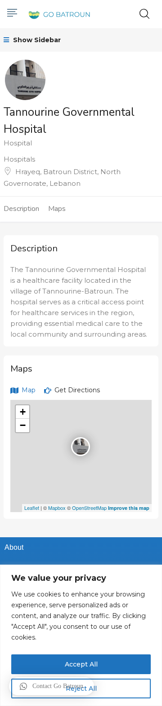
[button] (51, 686)
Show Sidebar (36, 40)
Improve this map (128, 507)
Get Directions (76, 390)
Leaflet (31, 507)
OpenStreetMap (89, 507)
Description (21, 209)
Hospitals (19, 159)
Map (28, 390)
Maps (57, 209)
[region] (81, 635)
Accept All (81, 664)
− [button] (23, 425)
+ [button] (23, 411)
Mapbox (57, 507)
